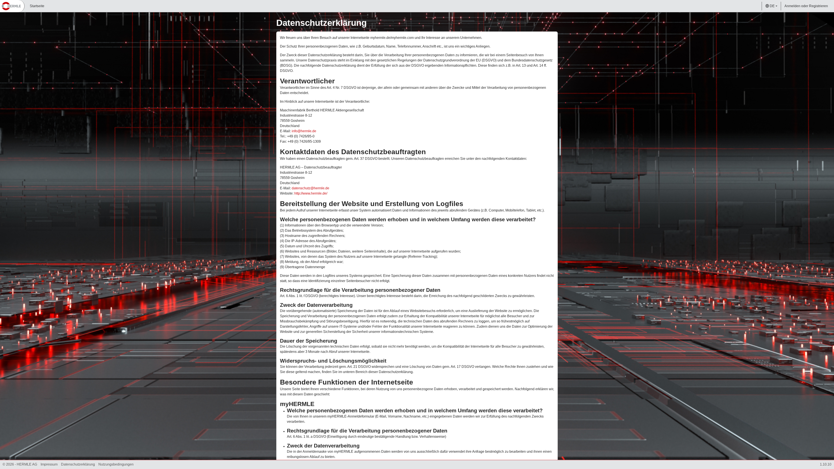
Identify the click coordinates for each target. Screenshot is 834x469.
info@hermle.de (304, 131)
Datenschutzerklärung (78, 464)
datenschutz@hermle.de (310, 188)
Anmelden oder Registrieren (806, 6)
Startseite (37, 6)
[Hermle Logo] (12, 6)
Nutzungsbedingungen (116, 464)
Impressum (49, 464)
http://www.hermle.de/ (310, 193)
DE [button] (772, 6)
